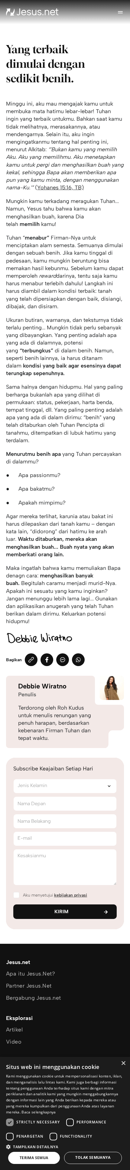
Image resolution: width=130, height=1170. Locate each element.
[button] (65, 1146)
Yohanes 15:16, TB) (60, 187)
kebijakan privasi (70, 895)
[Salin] (31, 659)
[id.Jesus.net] (32, 12)
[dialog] (65, 1113)
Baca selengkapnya (38, 1112)
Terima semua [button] (34, 1157)
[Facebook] (47, 659)
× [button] (123, 1063)
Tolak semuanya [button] (92, 1157)
